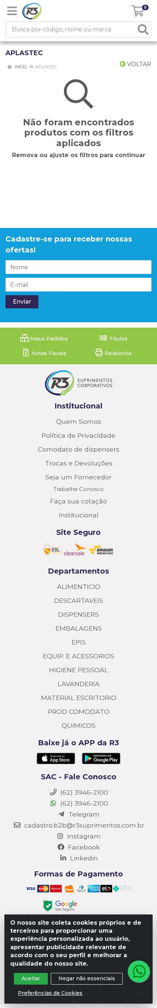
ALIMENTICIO (78, 586)
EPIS (79, 642)
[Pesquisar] (143, 29)
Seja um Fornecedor (78, 477)
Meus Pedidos (48, 338)
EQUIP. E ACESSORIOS (78, 656)
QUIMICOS (79, 725)
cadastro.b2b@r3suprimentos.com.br (83, 825)
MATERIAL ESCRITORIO (78, 697)
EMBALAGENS (78, 628)
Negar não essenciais (86, 978)
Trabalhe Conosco (78, 489)
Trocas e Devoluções (78, 463)
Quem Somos (78, 421)
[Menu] (12, 11)
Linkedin (83, 858)
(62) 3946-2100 (83, 803)
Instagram (83, 836)
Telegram (83, 814)
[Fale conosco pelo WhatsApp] (139, 971)
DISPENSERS (78, 614)
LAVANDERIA (79, 684)
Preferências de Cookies (50, 993)
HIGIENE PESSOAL (78, 670)
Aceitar (31, 978)
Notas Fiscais (48, 353)
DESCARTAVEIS (78, 600)
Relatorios (117, 353)
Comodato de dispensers (78, 449)
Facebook (83, 847)
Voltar (138, 64)
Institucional (79, 515)
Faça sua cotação (78, 501)
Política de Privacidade (78, 435)
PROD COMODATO (79, 711)
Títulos (117, 338)
